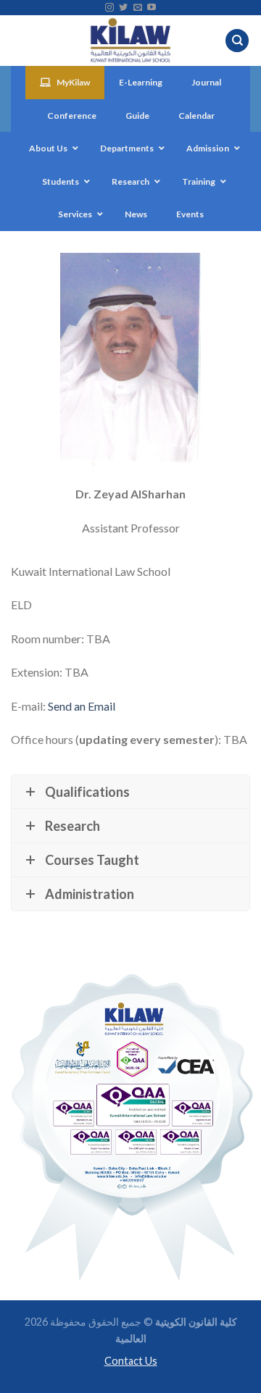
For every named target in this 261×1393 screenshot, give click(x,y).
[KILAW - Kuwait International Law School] (131, 40)
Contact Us (130, 1361)
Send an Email (81, 706)
